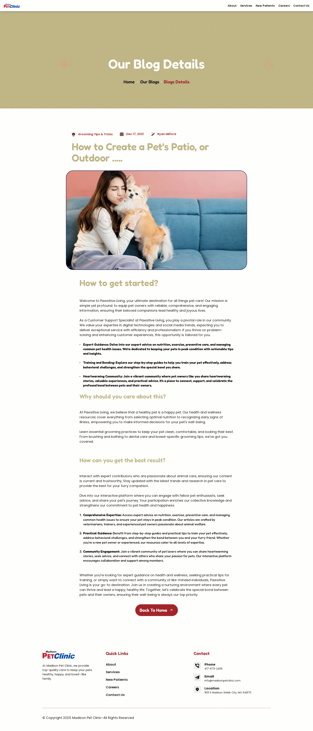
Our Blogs (149, 81)
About (232, 6)
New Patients (265, 6)
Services (246, 6)
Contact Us (301, 6)
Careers (284, 6)
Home (130, 81)
